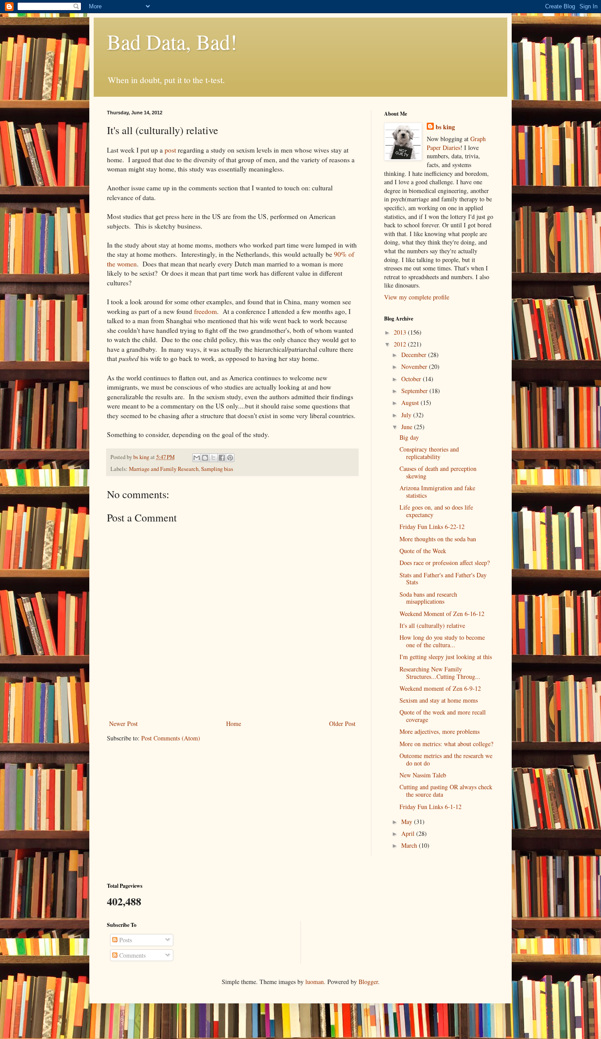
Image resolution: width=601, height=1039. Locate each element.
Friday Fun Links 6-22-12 (432, 526)
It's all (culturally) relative (432, 625)
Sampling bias (217, 469)
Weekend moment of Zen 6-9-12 (440, 688)
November (415, 366)
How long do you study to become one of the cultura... (442, 641)
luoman (314, 981)
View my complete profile (416, 297)
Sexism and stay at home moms (438, 700)
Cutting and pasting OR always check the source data (445, 790)
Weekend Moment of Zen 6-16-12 (441, 613)
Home (233, 723)
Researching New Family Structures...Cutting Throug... (439, 673)
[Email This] (196, 457)
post (170, 150)
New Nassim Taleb (422, 775)
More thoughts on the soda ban (437, 539)
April (408, 833)
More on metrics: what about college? (446, 744)
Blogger (368, 981)
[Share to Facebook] (221, 457)
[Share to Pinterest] (230, 457)
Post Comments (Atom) (170, 738)
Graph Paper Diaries (456, 143)
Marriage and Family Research (163, 469)
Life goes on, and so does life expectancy (436, 511)
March (410, 845)
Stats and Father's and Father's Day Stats (443, 579)
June (407, 427)
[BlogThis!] (205, 457)
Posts (124, 940)
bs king (445, 127)
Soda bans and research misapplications (428, 598)
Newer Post (123, 723)
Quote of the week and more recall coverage (442, 716)
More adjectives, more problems (439, 731)
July (407, 415)
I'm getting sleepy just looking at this (445, 657)
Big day (409, 437)
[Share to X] (213, 457)
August (411, 402)
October (412, 379)
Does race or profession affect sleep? (444, 562)
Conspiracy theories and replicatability (429, 453)
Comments (131, 955)
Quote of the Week (422, 551)
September (415, 390)
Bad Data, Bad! (172, 41)
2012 (401, 344)
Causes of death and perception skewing (437, 472)
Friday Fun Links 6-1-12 (430, 806)
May (407, 821)
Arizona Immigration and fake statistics (437, 491)
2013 (401, 332)
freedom (205, 311)
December (414, 354)
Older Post (342, 723)
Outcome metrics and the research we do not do (445, 759)
